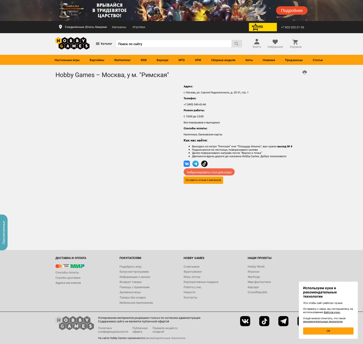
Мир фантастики (259, 282)
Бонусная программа (134, 271)
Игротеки (139, 27)
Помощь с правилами (135, 287)
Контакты (190, 297)
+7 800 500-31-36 (292, 27)
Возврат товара (131, 282)
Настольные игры (67, 60)
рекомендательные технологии (165, 338)
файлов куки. (332, 312)
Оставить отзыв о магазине (203, 180)
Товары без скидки (133, 297)
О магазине (191, 266)
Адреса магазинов (68, 282)
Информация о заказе (135, 277)
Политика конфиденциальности (113, 329)
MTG (182, 60)
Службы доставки (67, 277)
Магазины (119, 27)
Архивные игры (130, 292)
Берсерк (162, 60)
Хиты (249, 60)
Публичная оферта (140, 329)
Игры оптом (192, 277)
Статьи (318, 60)
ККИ (144, 60)
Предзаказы (294, 60)
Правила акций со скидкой (165, 329)
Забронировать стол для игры (209, 172)
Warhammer (122, 60)
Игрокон (253, 271)
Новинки (269, 60)
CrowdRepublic (257, 292)
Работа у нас (192, 287)
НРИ (198, 60)
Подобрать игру (131, 266)
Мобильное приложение (136, 302)
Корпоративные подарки (201, 282)
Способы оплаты (67, 272)
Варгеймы (97, 60)
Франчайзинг (193, 271)
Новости (189, 292)
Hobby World (256, 266)
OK (328, 330)
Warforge (254, 277)
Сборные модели (223, 60)
